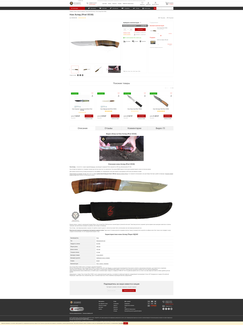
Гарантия (144, 41)
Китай (97, 260)
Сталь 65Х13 (99, 255)
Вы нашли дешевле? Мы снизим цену (133, 37)
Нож (126, 71)
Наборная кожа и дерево (103, 258)
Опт (125, 307)
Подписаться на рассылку (129, 290)
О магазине (116, 303)
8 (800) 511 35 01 (93, 2)
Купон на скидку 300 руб (162, 39)
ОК (125, 323)
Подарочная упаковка (129, 305)
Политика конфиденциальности (76, 313)
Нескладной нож (100, 240)
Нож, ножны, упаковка (102, 263)
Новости (115, 305)
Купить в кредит (126, 34)
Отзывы (119, 3)
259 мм (98, 246)
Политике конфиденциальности (116, 321)
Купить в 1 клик (126, 32)
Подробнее (121, 323)
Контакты (114, 3)
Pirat (131, 71)
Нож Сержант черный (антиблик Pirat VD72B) (82, 109)
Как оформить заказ (103, 303)
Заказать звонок (92, 4)
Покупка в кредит (103, 305)
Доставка (105, 3)
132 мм (98, 249)
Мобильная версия (74, 305)
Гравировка (127, 303)
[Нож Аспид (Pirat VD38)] (75, 69)
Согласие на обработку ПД (88, 313)
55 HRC (98, 243)
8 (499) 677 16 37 (168, 302)
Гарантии (116, 309)
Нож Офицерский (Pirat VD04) (108, 109)
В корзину (89, 116)
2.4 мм (98, 252)
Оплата (109, 3)
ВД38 (139, 71)
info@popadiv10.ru (168, 306)
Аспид (129, 71)
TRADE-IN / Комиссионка (128, 3)
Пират (136, 71)
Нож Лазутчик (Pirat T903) (135, 109)
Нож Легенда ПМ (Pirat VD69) (161, 109)
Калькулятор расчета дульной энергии (133, 310)
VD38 (134, 71)
